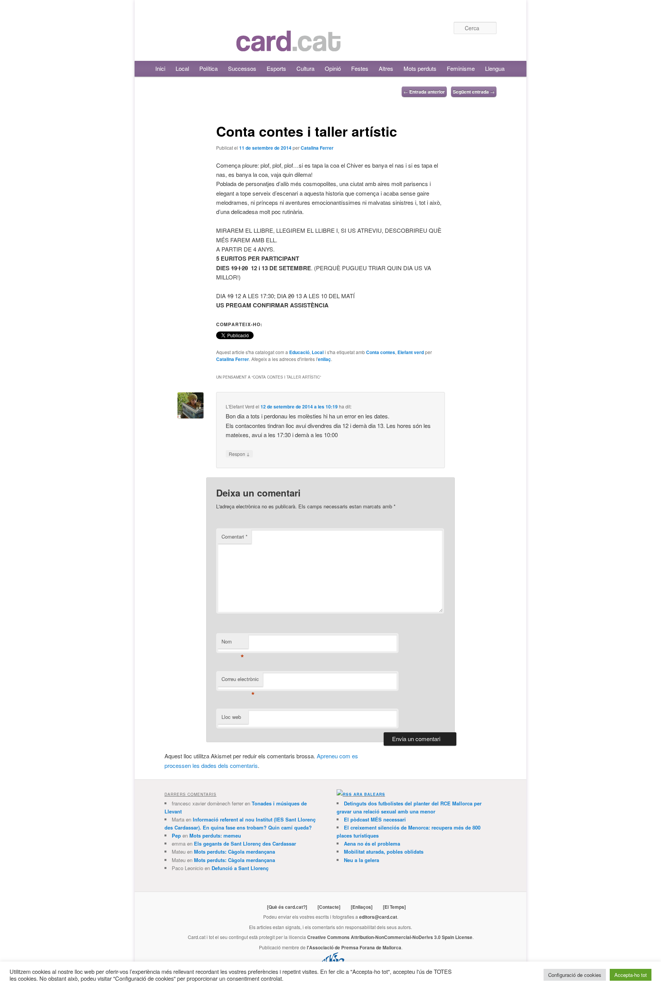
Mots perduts (420, 68)
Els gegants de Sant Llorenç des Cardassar (245, 843)
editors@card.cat (378, 916)
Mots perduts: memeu (215, 835)
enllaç (324, 359)
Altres (386, 68)
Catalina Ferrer (317, 147)
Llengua (495, 68)
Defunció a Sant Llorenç (240, 868)
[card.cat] (288, 47)
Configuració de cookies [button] (574, 974)
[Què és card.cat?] (287, 906)
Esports (276, 68)
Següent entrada (474, 91)
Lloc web (231, 716)
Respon (239, 453)
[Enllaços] (362, 906)
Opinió (333, 68)
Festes (359, 68)
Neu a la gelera (361, 860)
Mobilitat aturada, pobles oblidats (383, 851)
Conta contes (380, 352)
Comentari (234, 536)
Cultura (305, 68)
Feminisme (461, 68)
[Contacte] (328, 906)
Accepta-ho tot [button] (630, 974)
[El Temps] (394, 906)
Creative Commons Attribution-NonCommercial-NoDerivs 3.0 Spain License (389, 937)
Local (182, 68)
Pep (176, 835)
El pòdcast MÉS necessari (375, 819)
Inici (160, 68)
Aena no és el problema (372, 843)
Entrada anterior (424, 91)
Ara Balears (369, 794)
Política (208, 68)
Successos (242, 68)
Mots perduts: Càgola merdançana (234, 851)
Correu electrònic (240, 680)
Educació (299, 352)
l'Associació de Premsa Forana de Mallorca (354, 947)
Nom (232, 643)
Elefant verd (410, 352)
